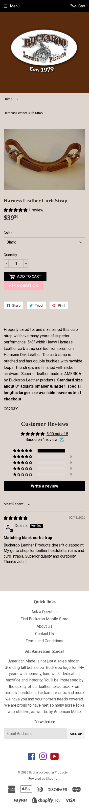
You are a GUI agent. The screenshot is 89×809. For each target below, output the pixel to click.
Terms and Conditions (44, 641)
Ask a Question (23, 285)
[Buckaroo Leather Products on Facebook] (32, 758)
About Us (44, 626)
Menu (15, 6)
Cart (81, 6)
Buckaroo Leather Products (48, 772)
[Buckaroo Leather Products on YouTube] (54, 758)
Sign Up (76, 734)
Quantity (10, 255)
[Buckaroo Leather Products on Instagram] (43, 758)
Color (8, 233)
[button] (16, 210)
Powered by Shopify (42, 778)
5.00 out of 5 (57, 434)
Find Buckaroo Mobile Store (44, 619)
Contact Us (44, 633)
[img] (15, 518)
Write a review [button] (44, 486)
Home (8, 99)
